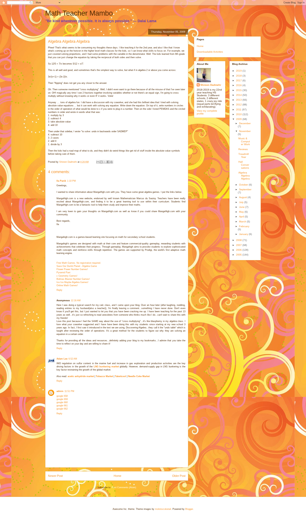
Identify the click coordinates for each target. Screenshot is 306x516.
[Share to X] (104, 162)
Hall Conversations (243, 164)
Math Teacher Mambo (79, 13)
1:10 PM (71, 181)
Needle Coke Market (139, 376)
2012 (239, 104)
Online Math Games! (67, 285)
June (242, 207)
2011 (239, 109)
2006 (239, 249)
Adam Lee (61, 358)
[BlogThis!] (101, 162)
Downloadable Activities (210, 51)
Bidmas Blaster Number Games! (73, 279)
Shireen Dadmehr (210, 84)
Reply (59, 290)
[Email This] (98, 162)
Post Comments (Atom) (124, 487)
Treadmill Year (243, 155)
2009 (239, 119)
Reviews (243, 149)
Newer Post (55, 475)
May (242, 211)
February (244, 226)
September (245, 189)
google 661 (62, 405)
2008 (239, 240)
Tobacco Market (104, 376)
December (245, 123)
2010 (239, 114)
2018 (239, 75)
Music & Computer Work (244, 141)
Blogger (189, 509)
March (243, 221)
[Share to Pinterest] (111, 162)
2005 (239, 254)
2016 (239, 85)
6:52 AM (73, 358)
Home (117, 475)
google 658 (62, 396)
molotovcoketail (163, 509)
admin (59, 391)
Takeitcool (120, 376)
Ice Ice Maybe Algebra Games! (72, 282)
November (245, 131)
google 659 (62, 399)
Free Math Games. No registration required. (78, 263)
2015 (239, 90)
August (243, 197)
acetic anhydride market (81, 376)
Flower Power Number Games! (72, 269)
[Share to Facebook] (108, 162)
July (241, 202)
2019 (239, 70)
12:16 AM (76, 300)
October (244, 184)
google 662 (62, 408)
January (244, 234)
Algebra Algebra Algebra (244, 175)
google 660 (62, 402)
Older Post (178, 475)
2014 (239, 95)
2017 (239, 80)
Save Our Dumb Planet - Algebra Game (76, 266)
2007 (239, 245)
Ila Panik (61, 181)
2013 (239, 99)
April (242, 216)
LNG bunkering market (106, 366)
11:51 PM (69, 391)
